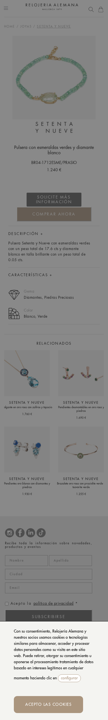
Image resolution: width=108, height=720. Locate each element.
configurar (69, 678)
